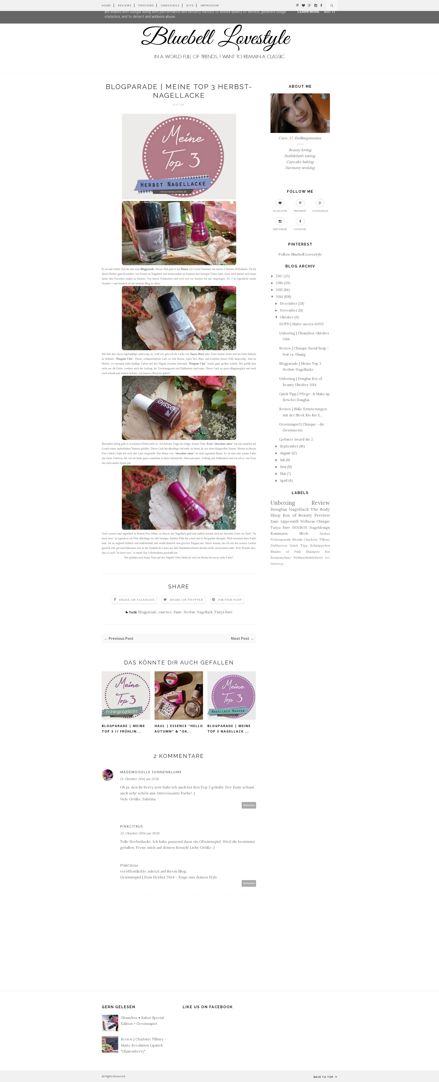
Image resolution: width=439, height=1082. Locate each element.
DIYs (190, 5)
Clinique (323, 521)
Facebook (300, 229)
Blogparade (147, 612)
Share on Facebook (137, 599)
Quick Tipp (298, 545)
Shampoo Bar (318, 552)
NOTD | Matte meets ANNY (301, 324)
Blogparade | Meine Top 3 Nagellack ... (229, 729)
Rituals (297, 539)
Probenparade (280, 539)
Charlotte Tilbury (317, 539)
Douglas (278, 509)
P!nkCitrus (131, 826)
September (289, 446)
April (283, 480)
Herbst (189, 612)
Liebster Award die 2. (296, 439)
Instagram (280, 229)
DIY (327, 557)
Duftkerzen (278, 545)
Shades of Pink (285, 552)
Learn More (308, 12)
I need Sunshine (202, 269)
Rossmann (279, 533)
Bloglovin (280, 210)
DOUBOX (299, 527)
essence (165, 612)
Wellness (307, 521)
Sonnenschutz (280, 558)
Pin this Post (230, 599)
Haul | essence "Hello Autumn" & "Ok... (179, 729)
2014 (279, 296)
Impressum (210, 5)
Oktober (287, 317)
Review (320, 502)
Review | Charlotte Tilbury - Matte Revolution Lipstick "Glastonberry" (143, 1045)
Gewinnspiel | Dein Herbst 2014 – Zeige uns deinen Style (168, 877)
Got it (330, 12)
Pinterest (300, 210)
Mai (283, 473)
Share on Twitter (186, 599)
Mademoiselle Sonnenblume (151, 772)
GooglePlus (320, 210)
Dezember (288, 303)
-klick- (111, 453)
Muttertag (277, 563)
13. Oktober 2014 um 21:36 (139, 779)
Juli (282, 460)
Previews (146, 5)
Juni (283, 467)
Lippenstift (290, 521)
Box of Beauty (297, 515)
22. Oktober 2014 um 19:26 (139, 833)
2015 (279, 290)
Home (106, 5)
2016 (279, 283)
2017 (279, 276)
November (288, 310)
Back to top (323, 1077)
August (285, 453)
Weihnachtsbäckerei (308, 558)
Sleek (303, 533)
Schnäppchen (320, 545)
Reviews (124, 5)
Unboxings (170, 5)
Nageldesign (319, 527)
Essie (178, 612)
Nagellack (205, 612)
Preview (322, 515)
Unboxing (282, 502)
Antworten (249, 805)
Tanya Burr (223, 612)
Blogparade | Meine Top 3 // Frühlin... (123, 729)
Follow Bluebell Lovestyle (300, 254)
